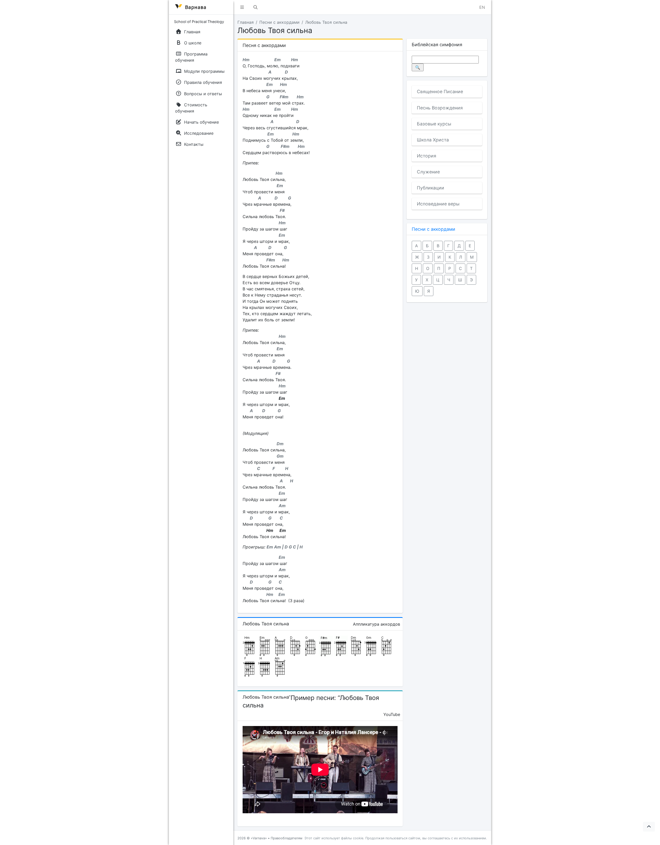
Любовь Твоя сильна (326, 22)
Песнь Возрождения (440, 107)
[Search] (255, 7)
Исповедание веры (438, 203)
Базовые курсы (434, 123)
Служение (428, 171)
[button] (242, 7)
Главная (245, 22)
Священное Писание (440, 91)
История (426, 155)
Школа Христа (433, 139)
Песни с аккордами (279, 22)
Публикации (430, 187)
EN (482, 7)
